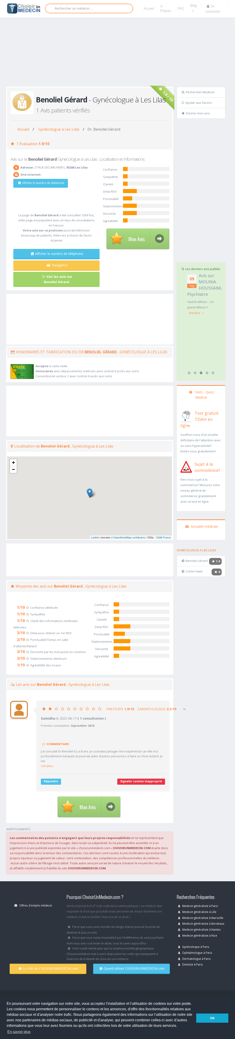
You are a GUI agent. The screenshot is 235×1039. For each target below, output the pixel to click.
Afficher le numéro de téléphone (43, 183)
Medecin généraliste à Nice (199, 935)
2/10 (21, 639)
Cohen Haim (194, 571)
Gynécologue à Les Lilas (58, 129)
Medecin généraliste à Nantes (201, 929)
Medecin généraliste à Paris (200, 906)
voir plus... (48, 766)
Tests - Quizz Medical (203, 395)
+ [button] (13, 462)
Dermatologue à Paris (196, 958)
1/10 (21, 607)
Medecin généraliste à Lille (199, 912)
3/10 (21, 632)
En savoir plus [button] (19, 1032)
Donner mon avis (198, 113)
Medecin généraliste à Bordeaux (203, 923)
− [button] (13, 469)
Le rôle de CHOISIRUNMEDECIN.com (50, 968)
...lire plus (194, 313)
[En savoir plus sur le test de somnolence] (186, 466)
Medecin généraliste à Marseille (202, 918)
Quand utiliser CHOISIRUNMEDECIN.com (134, 968)
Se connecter (212, 9)
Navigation (60, 265)
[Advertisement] (120, 53)
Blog (193, 5)
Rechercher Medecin (200, 92)
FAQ (181, 8)
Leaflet (95, 537)
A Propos (165, 8)
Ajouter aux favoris (198, 103)
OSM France (163, 537)
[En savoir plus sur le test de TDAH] (186, 415)
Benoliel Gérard (197, 561)
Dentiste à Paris (192, 964)
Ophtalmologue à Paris (197, 953)
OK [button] (212, 1018)
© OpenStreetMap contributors (128, 537)
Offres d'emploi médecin (35, 905)
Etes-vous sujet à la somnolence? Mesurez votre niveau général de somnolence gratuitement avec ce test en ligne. (200, 490)
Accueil (149, 8)
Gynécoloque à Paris (195, 947)
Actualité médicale (204, 526)
